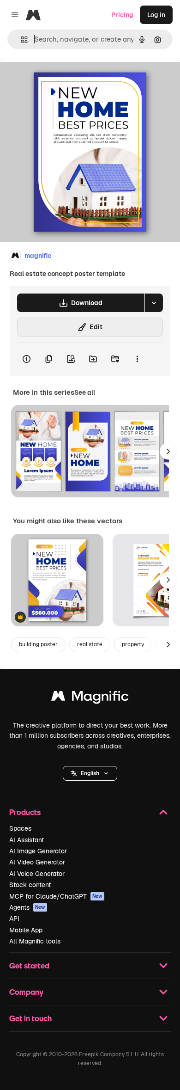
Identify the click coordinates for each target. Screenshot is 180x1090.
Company (26, 992)
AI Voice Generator (37, 874)
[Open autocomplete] (20, 39)
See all (84, 392)
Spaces (20, 828)
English (90, 773)
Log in (156, 15)
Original (59, 79)
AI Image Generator (38, 851)
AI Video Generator (37, 862)
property (133, 644)
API (14, 918)
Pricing (122, 15)
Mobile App (25, 930)
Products (25, 812)
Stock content (30, 885)
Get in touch (30, 1018)
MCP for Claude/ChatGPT (55, 896)
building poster (38, 644)
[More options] (137, 359)
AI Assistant (26, 840)
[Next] (168, 451)
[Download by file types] (153, 303)
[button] (90, 773)
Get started (29, 965)
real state (89, 644)
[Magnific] (90, 698)
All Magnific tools (34, 941)
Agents (27, 907)
